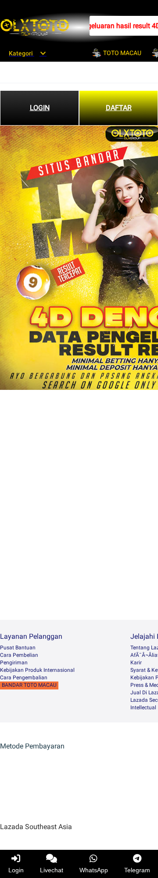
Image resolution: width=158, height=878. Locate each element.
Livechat (51, 870)
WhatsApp (93, 870)
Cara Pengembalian (23, 677)
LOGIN (40, 108)
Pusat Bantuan (18, 648)
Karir (136, 662)
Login (16, 870)
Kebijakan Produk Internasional (37, 670)
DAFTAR (119, 108)
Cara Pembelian (19, 655)
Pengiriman (14, 662)
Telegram (137, 870)
